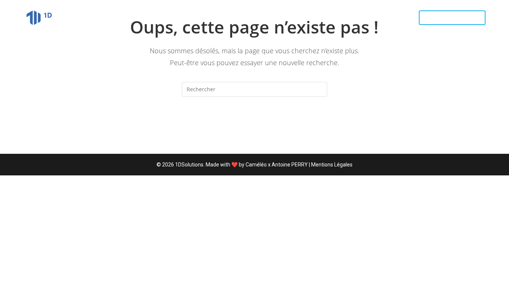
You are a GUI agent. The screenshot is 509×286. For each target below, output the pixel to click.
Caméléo (256, 165)
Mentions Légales (331, 165)
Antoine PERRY (290, 165)
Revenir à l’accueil (254, 127)
